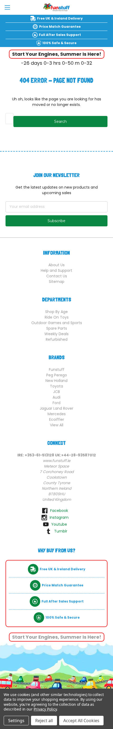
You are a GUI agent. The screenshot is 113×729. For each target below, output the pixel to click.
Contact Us (56, 276)
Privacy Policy (45, 709)
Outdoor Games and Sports (56, 322)
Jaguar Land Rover (56, 408)
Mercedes (57, 414)
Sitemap (56, 281)
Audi (56, 397)
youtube (59, 524)
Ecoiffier (56, 419)
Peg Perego (56, 375)
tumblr (60, 531)
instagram (59, 517)
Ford (56, 402)
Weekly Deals (56, 334)
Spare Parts (56, 328)
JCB (56, 391)
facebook (59, 510)
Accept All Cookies (81, 720)
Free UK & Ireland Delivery (60, 18)
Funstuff (56, 369)
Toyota (56, 386)
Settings (16, 720)
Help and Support (56, 270)
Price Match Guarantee (60, 26)
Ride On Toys (57, 317)
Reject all (44, 720)
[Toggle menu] (7, 7)
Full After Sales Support (60, 34)
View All (56, 425)
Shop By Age (56, 311)
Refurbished (57, 339)
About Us (56, 265)
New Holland (56, 380)
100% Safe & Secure (59, 43)
